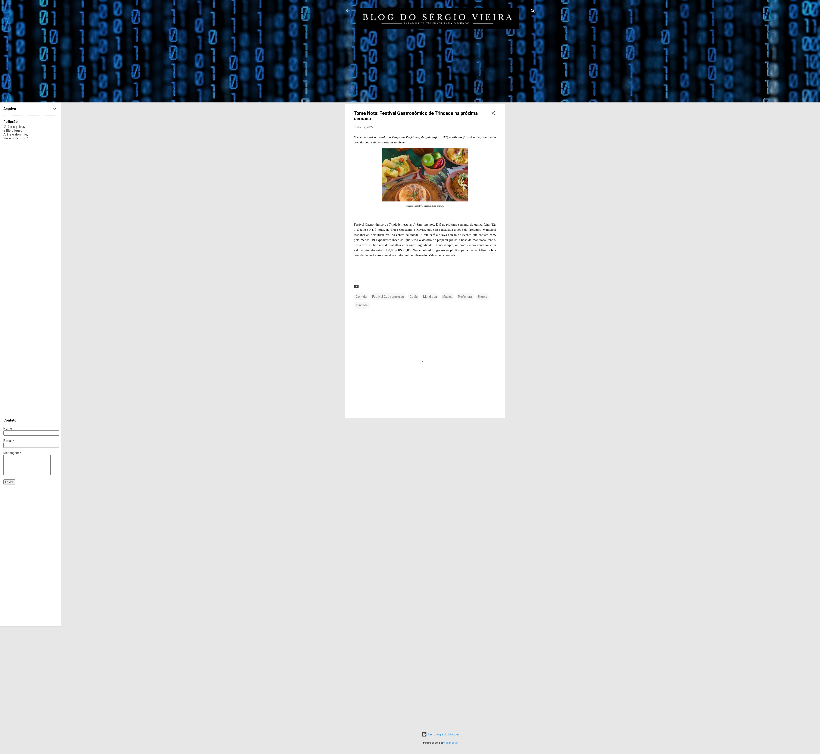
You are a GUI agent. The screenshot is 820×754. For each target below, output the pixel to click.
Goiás (414, 297)
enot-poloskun (451, 742)
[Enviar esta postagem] (356, 288)
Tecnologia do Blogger (443, 734)
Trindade (362, 305)
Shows (482, 297)
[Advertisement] (521, 105)
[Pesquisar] (532, 11)
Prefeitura (465, 297)
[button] (493, 114)
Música (447, 297)
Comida (361, 297)
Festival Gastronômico (388, 297)
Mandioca (430, 297)
